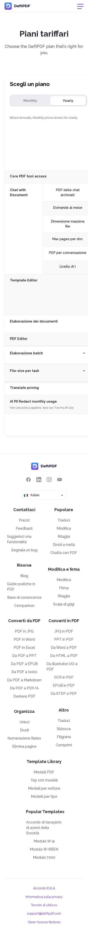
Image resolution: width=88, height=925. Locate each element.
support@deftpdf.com (44, 913)
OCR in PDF (64, 677)
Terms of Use (64, 407)
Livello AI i (67, 266)
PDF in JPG (24, 631)
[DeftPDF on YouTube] (60, 480)
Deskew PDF (24, 696)
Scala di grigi (63, 604)
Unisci (24, 722)
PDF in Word (24, 639)
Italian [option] (34, 495)
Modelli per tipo (44, 796)
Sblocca (64, 729)
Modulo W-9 (44, 841)
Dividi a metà (64, 544)
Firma (64, 588)
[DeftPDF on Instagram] (49, 480)
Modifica (64, 528)
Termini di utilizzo (44, 905)
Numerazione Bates (24, 738)
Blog (24, 576)
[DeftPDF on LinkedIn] (39, 480)
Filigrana (64, 737)
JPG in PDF (63, 631)
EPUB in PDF (64, 685)
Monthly (30, 101)
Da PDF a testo (24, 672)
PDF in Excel (24, 647)
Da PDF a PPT (24, 656)
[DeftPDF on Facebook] (28, 480)
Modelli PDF (44, 772)
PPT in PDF (64, 639)
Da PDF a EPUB (24, 664)
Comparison (24, 605)
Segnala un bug (24, 550)
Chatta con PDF (63, 553)
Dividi (24, 730)
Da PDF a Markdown (24, 680)
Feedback (24, 528)
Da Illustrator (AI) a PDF (61, 666)
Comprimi (64, 745)
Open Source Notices (44, 922)
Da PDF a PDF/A (24, 688)
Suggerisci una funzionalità (19, 539)
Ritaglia (64, 536)
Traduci (64, 520)
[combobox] (44, 495)
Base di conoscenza (24, 597)
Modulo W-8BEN (44, 849)
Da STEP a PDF (64, 693)
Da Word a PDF (64, 647)
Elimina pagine (24, 746)
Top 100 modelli (44, 780)
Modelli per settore (44, 788)
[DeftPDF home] (17, 6)
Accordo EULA (44, 888)
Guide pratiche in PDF (21, 586)
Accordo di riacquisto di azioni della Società (44, 827)
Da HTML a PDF (64, 656)
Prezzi (24, 520)
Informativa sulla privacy (44, 897)
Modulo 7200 (44, 857)
